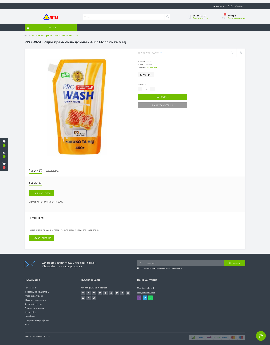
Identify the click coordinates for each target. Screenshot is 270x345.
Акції (27, 324)
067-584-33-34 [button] (145, 287)
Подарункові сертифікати (37, 320)
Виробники (30, 316)
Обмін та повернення (35, 300)
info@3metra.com (146, 292)
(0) (161, 52)
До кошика (162, 96)
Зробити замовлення (236, 18)
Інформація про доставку (37, 291)
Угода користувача (157, 268)
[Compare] (241, 53)
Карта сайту (30, 312)
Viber (139, 297)
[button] (4, 165)
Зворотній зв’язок (33, 304)
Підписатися (234, 263)
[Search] (167, 17)
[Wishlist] (232, 53)
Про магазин (31, 287)
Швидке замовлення (162, 105)
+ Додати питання (41, 237)
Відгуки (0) (35, 170)
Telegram (145, 297)
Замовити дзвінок (200, 18)
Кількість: (142, 84)
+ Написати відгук (41, 193)
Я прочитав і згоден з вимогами (160, 268)
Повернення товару (34, 308)
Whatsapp (150, 297)
